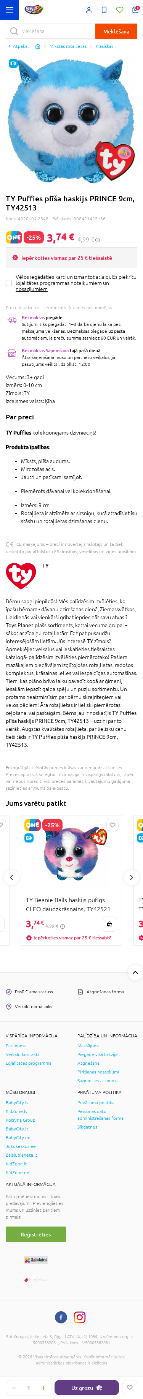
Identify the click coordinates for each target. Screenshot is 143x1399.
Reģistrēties (36, 1234)
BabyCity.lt (17, 1129)
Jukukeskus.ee (21, 1146)
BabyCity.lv (17, 1102)
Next (131, 877)
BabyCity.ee (18, 1137)
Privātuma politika (95, 1102)
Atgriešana (88, 1063)
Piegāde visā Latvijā (97, 1054)
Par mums (16, 1045)
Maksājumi (88, 1045)
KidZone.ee (17, 1172)
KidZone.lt (16, 1164)
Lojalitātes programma (28, 1063)
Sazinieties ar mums (97, 1080)
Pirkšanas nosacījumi (98, 1072)
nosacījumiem (32, 289)
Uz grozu (82, 1388)
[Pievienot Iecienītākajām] (129, 1387)
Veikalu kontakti (22, 1054)
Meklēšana (116, 31)
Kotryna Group (20, 1120)
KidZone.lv (16, 1111)
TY (45, 565)
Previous (11, 877)
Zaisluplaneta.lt (21, 1155)
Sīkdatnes (87, 1127)
